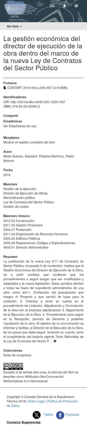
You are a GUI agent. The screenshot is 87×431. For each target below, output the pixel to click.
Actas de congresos (17, 355)
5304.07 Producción (17, 229)
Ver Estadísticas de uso (19, 126)
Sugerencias (31, 422)
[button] (76, 5)
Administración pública (19, 197)
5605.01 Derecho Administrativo (26, 247)
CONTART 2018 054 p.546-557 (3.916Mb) (37, 87)
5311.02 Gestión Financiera (23, 225)
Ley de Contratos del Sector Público (28, 202)
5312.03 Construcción (18, 220)
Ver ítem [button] (13, 26)
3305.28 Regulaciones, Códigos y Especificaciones (39, 243)
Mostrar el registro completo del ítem (29, 142)
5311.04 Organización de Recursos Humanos (35, 234)
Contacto (14, 422)
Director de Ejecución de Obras (25, 193)
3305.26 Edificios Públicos (21, 238)
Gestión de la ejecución (19, 188)
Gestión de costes (16, 206)
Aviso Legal (36, 401)
